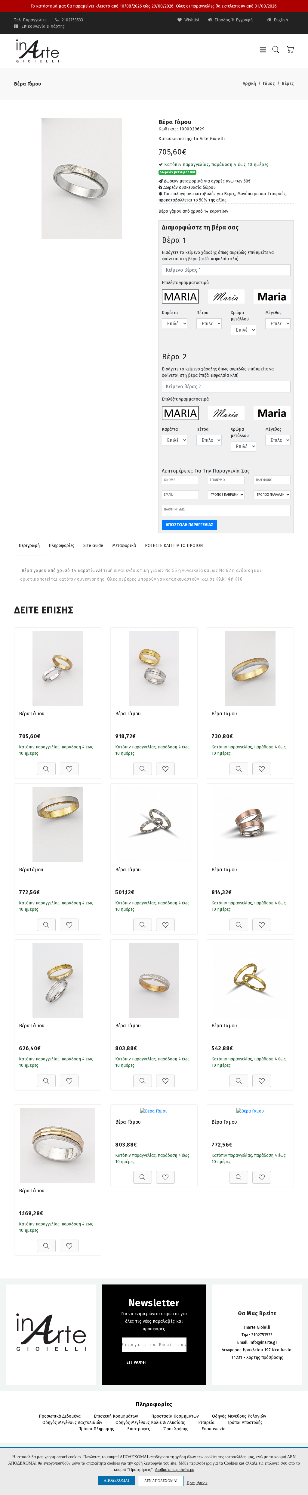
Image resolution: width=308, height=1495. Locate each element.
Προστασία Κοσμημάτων (175, 1416)
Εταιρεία (206, 1422)
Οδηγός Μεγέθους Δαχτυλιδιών (72, 1422)
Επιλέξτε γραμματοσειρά (185, 282)
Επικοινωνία (214, 1428)
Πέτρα (202, 312)
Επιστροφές (138, 1428)
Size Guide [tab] (93, 545)
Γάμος (269, 83)
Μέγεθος (273, 312)
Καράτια (170, 312)
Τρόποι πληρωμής (96, 1428)
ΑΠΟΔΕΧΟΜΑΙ (116, 1480)
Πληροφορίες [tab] (61, 545)
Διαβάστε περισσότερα (174, 1469)
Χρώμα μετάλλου (240, 316)
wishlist (191, 20)
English (280, 20)
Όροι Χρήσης (175, 1428)
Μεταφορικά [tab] (124, 545)
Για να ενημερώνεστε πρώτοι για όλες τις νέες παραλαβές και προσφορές (154, 1321)
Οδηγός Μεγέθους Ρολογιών (239, 1416)
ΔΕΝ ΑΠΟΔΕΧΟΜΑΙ (160, 1481)
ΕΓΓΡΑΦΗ (136, 1362)
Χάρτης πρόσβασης (264, 1357)
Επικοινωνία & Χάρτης (43, 26)
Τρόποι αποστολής (245, 1422)
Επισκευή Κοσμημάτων (116, 1416)
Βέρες (288, 83)
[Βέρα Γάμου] (81, 178)
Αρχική (249, 83)
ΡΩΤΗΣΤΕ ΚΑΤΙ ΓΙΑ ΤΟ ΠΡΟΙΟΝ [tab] (174, 545)
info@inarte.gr (263, 1342)
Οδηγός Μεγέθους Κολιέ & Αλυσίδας (150, 1422)
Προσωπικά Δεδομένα (60, 1416)
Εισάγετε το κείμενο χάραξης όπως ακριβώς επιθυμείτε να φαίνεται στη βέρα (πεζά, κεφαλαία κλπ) (218, 255)
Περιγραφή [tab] (29, 545)
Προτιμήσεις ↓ (197, 1483)
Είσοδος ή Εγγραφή (233, 20)
